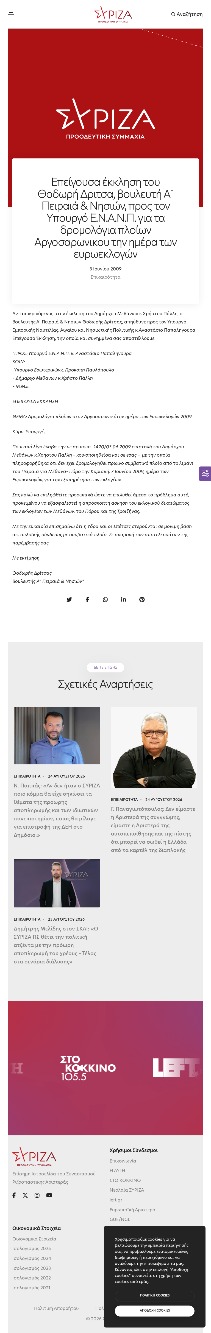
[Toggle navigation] (11, 14)
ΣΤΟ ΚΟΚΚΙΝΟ (125, 1181)
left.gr (116, 1200)
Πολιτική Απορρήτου (56, 1309)
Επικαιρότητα (106, 277)
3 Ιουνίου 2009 (106, 269)
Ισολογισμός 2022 (31, 1278)
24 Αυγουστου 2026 (66, 776)
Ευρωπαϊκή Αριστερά (133, 1210)
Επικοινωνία (123, 1161)
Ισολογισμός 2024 (31, 1259)
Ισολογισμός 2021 (31, 1288)
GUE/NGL (120, 1220)
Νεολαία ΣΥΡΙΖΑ (127, 1190)
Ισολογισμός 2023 (31, 1269)
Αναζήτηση (189, 14)
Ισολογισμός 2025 (31, 1249)
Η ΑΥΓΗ (117, 1171)
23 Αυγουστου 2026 (66, 919)
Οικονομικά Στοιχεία (34, 1239)
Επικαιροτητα (27, 776)
